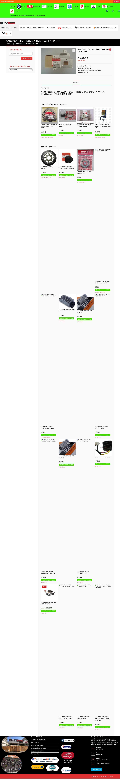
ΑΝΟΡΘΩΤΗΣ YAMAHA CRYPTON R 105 (101, 427)
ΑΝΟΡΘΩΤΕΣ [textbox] (20, 70)
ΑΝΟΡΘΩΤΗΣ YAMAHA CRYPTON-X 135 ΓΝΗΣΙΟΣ (66, 167)
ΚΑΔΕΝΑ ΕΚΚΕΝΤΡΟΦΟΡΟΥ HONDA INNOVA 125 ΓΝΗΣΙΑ (49, 126)
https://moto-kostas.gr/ (103, 763)
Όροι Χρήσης (35, 742)
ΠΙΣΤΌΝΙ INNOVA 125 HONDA (65, 125)
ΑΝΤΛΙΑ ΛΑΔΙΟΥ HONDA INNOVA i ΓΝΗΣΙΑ (84, 125)
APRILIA (12, 6)
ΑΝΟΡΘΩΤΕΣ (87, 68)
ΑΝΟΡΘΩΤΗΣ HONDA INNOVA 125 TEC (83, 572)
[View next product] (110, 49)
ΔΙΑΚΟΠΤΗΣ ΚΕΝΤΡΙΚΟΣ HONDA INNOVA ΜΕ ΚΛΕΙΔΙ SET (103, 126)
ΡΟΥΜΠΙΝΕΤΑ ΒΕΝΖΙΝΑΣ (100, 292)
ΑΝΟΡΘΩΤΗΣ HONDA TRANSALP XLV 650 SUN (48, 572)
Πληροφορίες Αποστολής (38, 748)
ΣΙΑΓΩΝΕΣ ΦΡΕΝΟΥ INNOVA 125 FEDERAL (85, 172)
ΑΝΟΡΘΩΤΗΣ (97, 70)
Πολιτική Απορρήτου (37, 745)
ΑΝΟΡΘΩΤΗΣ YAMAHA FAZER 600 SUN (83, 717)
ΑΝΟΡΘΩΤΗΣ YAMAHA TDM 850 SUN (67, 456)
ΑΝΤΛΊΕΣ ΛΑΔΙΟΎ (80, 135)
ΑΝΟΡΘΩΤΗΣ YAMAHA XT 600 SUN (84, 311)
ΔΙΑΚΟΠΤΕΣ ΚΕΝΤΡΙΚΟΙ (100, 137)
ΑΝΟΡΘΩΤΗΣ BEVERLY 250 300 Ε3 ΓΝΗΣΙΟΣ (48, 603)
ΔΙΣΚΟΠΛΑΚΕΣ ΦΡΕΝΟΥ (46, 178)
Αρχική (111, 776)
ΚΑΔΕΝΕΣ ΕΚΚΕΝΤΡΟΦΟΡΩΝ (47, 137)
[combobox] (21, 69)
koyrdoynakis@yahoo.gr (103, 760)
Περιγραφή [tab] (76, 83)
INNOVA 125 (85, 72)
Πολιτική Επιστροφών (37, 751)
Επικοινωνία (35, 754)
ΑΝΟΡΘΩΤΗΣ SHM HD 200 (102, 457)
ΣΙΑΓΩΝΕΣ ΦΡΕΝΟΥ (81, 182)
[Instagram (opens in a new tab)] (115, 11)
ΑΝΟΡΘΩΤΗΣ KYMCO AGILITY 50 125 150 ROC (66, 717)
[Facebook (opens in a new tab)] (109, 11)
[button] (73, 50)
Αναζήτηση (27, 58)
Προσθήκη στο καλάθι (48, 135)
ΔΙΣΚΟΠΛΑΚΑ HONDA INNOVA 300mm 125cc (47, 427)
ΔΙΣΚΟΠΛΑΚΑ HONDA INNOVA (47, 167)
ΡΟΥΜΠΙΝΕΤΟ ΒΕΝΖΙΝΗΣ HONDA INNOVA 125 (102, 282)
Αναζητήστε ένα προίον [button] (9, 27)
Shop (12, 44)
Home (8, 44)
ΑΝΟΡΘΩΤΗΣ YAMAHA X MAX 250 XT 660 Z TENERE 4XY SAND (102, 718)
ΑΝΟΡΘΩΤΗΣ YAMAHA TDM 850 (67, 310)
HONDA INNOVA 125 (88, 70)
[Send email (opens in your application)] (119, 11)
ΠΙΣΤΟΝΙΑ (61, 135)
